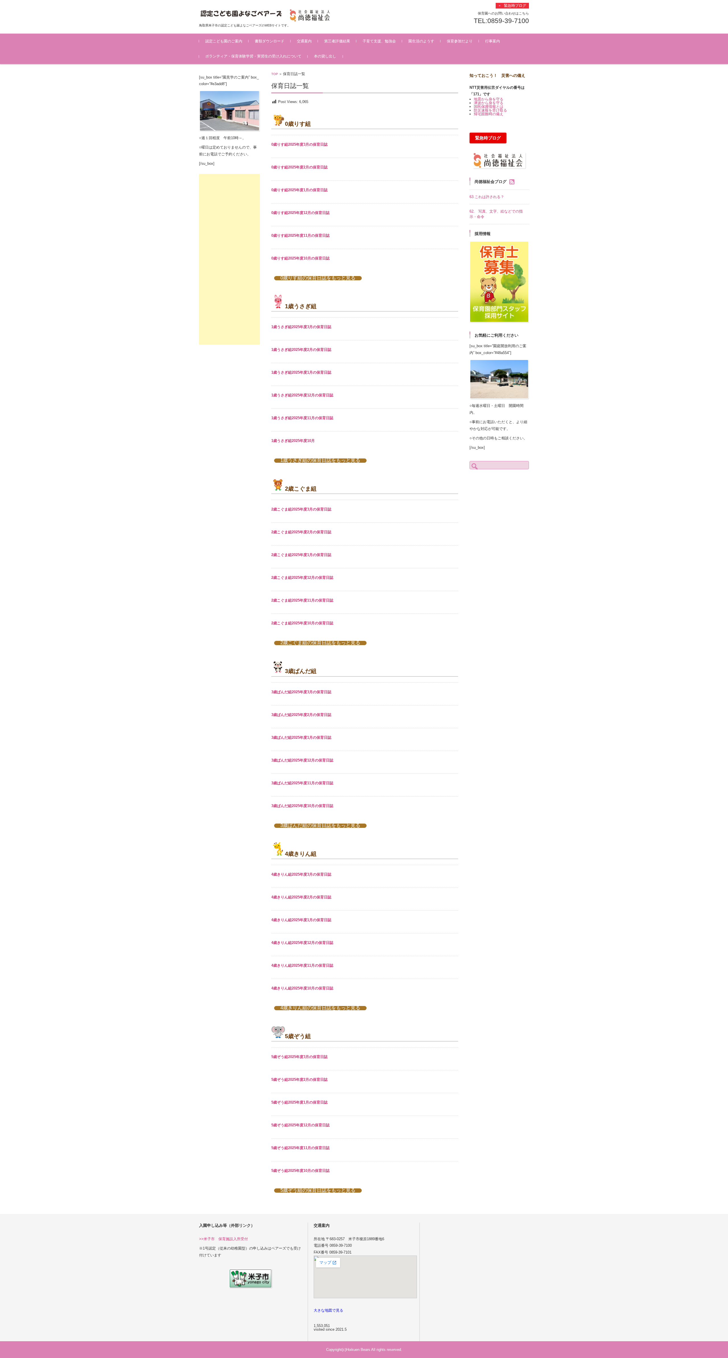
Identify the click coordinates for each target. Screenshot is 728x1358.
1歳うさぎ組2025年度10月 (293, 441)
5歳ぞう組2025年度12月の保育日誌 (300, 1125)
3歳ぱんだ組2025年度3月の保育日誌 (301, 692)
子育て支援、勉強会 (379, 41)
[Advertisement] (229, 259)
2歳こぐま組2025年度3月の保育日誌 (301, 509)
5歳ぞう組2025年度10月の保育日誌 (300, 1170)
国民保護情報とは (488, 106)
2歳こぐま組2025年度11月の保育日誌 (302, 600)
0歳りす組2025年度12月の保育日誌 (300, 213)
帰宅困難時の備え (488, 114)
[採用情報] (499, 282)
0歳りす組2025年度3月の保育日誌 (299, 144)
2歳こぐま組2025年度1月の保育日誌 (301, 555)
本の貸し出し (325, 56)
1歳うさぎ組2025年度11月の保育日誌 (302, 418)
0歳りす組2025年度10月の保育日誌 (300, 258)
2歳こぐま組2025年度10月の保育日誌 (302, 623)
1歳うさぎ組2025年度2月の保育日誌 (301, 349)
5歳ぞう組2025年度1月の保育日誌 (299, 1102)
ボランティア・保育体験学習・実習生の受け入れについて (253, 56)
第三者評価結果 (337, 41)
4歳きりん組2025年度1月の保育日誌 (301, 920)
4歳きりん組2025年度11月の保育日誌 (302, 965)
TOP (274, 74)
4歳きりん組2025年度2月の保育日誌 (301, 897)
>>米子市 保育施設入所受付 (223, 1239)
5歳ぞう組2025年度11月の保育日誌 (300, 1148)
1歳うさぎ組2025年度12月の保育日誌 (302, 395)
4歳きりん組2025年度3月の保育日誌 (301, 874)
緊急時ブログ (488, 138)
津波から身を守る (488, 103)
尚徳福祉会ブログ (490, 181)
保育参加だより (460, 41)
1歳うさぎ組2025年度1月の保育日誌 (301, 372)
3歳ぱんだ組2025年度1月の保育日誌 (301, 737)
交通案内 (304, 41)
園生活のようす (421, 41)
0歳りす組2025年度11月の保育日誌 (300, 235)
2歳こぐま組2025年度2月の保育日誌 (301, 532)
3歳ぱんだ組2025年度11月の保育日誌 (302, 783)
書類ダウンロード (269, 41)
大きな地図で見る (328, 1310)
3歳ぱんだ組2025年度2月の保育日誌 (301, 715)
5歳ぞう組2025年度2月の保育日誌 (299, 1079)
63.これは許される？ (487, 197)
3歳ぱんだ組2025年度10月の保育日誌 (302, 806)
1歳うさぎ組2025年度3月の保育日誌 (301, 327)
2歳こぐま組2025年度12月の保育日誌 (302, 577)
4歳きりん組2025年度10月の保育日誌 (302, 988)
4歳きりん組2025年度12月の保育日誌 (302, 943)
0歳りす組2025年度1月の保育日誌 (299, 190)
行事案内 (492, 41)
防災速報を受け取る (490, 110)
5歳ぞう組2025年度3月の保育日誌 (299, 1057)
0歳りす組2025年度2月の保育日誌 (299, 167)
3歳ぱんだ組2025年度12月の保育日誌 (302, 760)
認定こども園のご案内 (223, 41)
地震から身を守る (488, 99)
